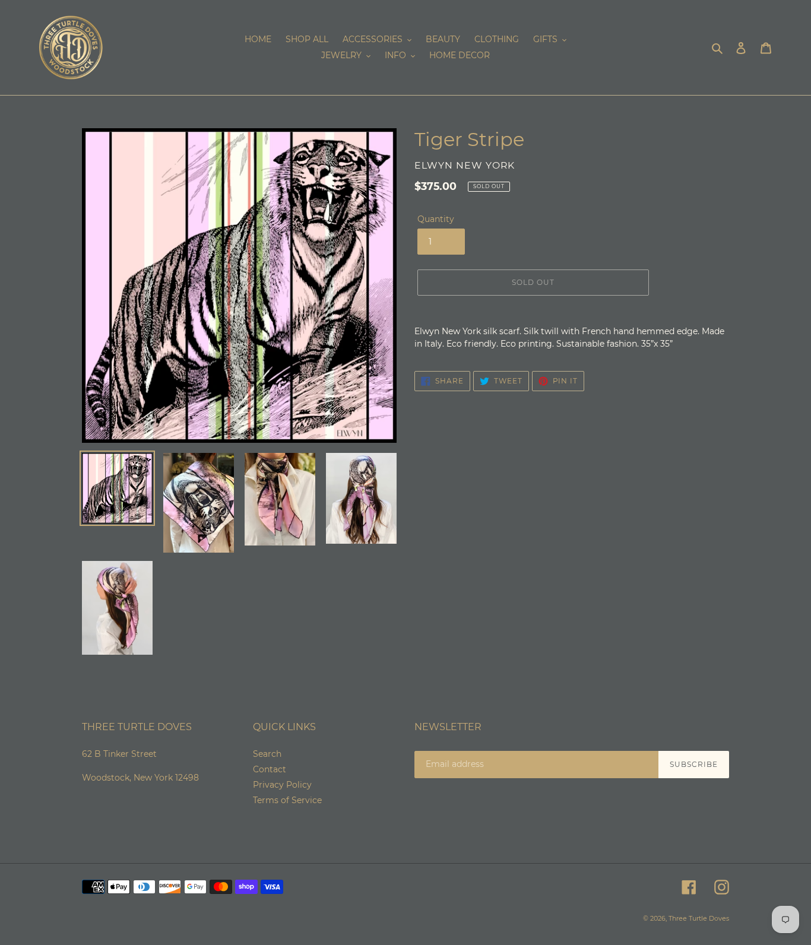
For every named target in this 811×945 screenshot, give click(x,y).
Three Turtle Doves (699, 918)
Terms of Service (287, 800)
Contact (269, 769)
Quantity (435, 219)
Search (267, 754)
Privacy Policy (282, 784)
